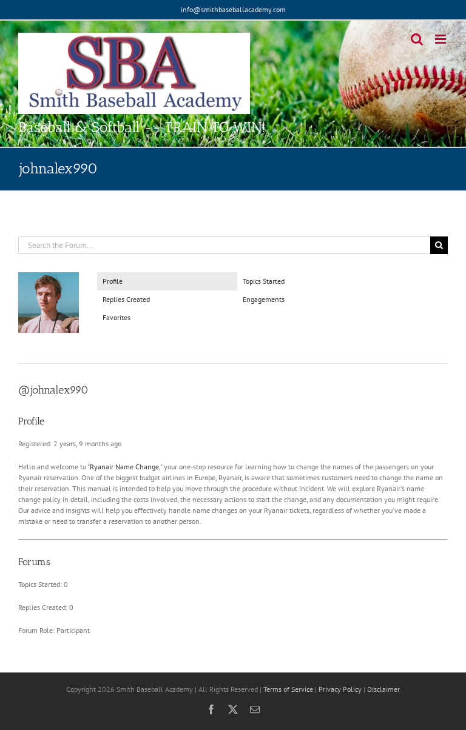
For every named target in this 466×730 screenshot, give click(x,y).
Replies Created (126, 299)
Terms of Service (288, 689)
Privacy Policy (340, 689)
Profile (113, 281)
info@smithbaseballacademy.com (233, 9)
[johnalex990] (48, 277)
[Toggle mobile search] (417, 39)
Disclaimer (383, 689)
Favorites (116, 317)
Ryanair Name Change (124, 466)
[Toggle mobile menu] (441, 39)
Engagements (264, 299)
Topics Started (264, 281)
